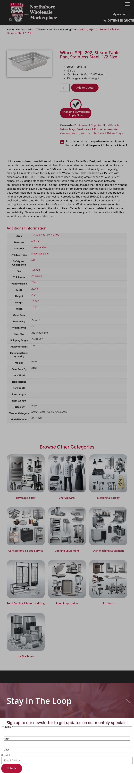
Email (5, 755)
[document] (67, 386)
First (6, 738)
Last (6, 749)
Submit (11, 768)
